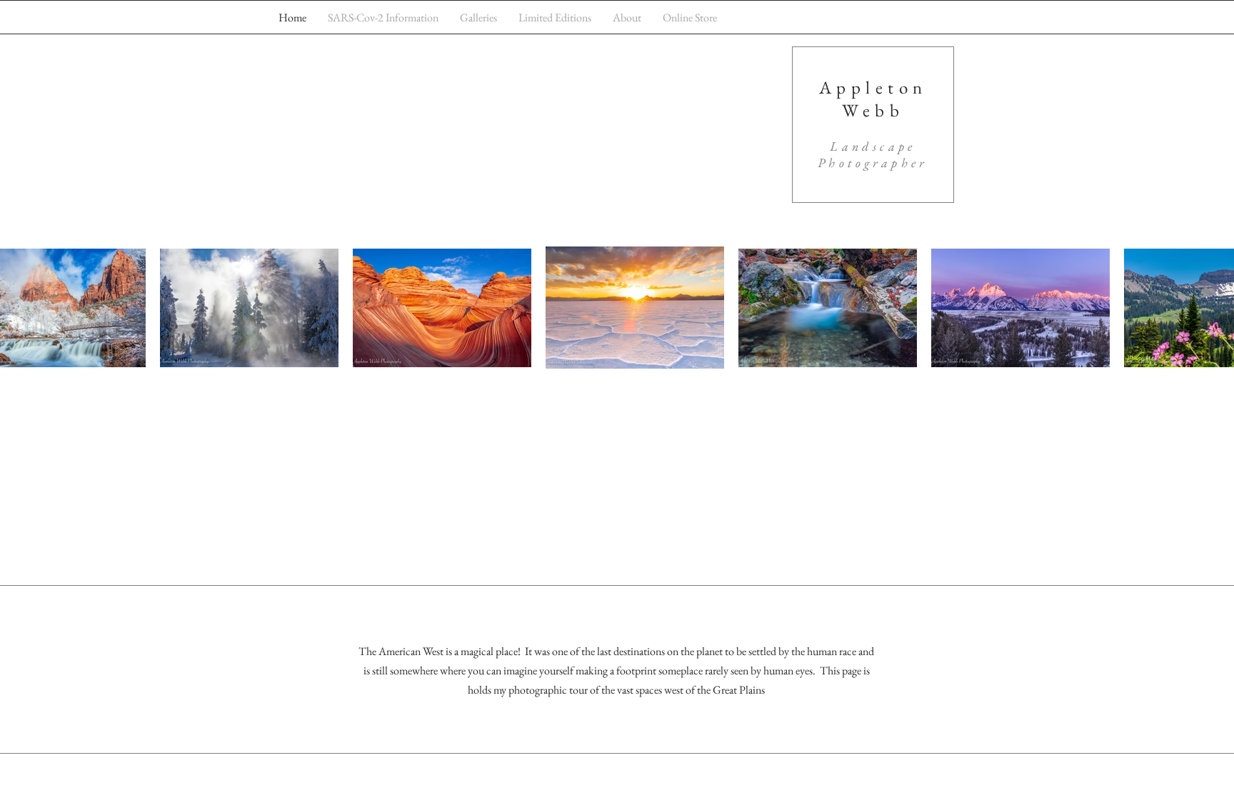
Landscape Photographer (873, 154)
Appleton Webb (873, 98)
